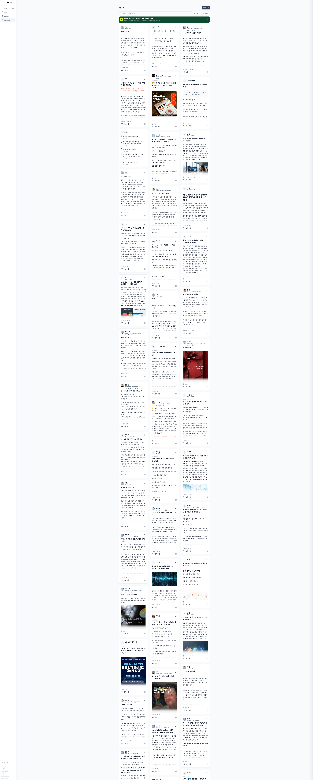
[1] (122, 323)
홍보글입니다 (124, 646)
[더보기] (144, 27)
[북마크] (145, 70)
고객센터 (3, 768)
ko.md (137, 88)
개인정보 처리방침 (4, 771)
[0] (122, 70)
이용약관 (3, 769)
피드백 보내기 (3, 766)
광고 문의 (3, 773)
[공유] (128, 70)
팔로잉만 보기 (206, 13)
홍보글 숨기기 (197, 13)
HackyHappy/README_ (128, 88)
